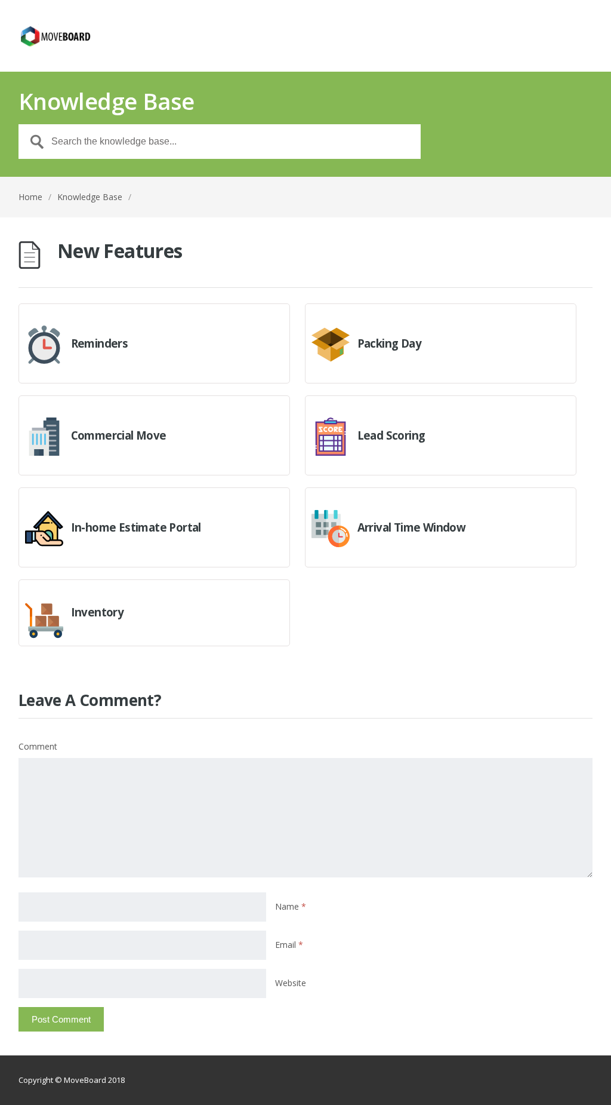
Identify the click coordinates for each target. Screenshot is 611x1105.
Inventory (97, 611)
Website (290, 983)
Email (289, 944)
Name (290, 906)
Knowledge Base (89, 196)
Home (30, 196)
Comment (37, 746)
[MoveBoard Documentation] (55, 36)
